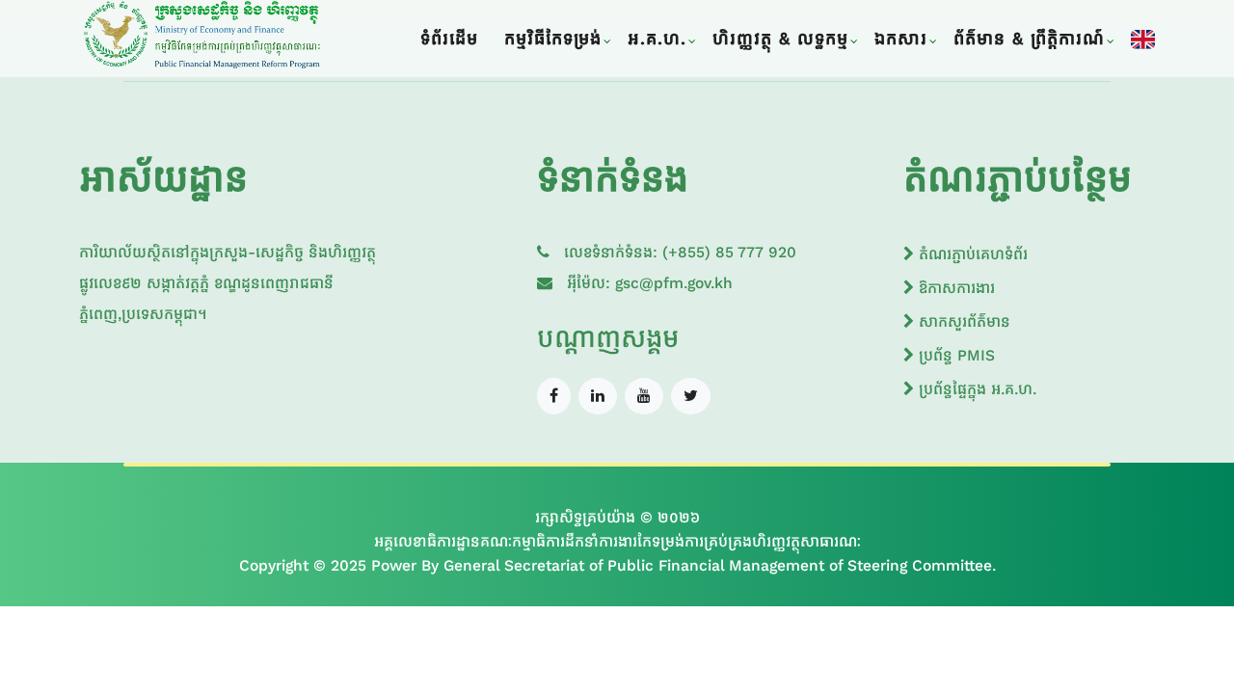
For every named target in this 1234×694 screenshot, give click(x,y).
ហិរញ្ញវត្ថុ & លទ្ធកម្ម (780, 39)
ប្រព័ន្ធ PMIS (954, 355)
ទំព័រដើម (449, 39)
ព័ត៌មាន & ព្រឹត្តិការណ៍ (1029, 39)
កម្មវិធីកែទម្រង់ (553, 39)
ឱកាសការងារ (954, 288)
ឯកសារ (900, 39)
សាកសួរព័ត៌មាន (962, 321)
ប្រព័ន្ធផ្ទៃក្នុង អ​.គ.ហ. (975, 389)
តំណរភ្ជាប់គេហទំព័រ (971, 254)
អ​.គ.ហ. (657, 39)
